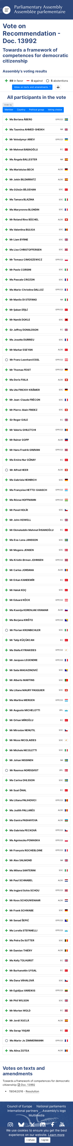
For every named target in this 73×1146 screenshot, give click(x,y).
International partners (22, 1111)
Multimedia (36, 1115)
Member (9, 109)
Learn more (56, 1135)
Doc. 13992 (28, 1084)
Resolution (32, 1091)
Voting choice (55, 109)
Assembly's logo (54, 1111)
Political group (36, 109)
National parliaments (51, 1106)
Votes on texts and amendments (31, 87)
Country (21, 109)
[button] (58, 87)
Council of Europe (19, 1106)
